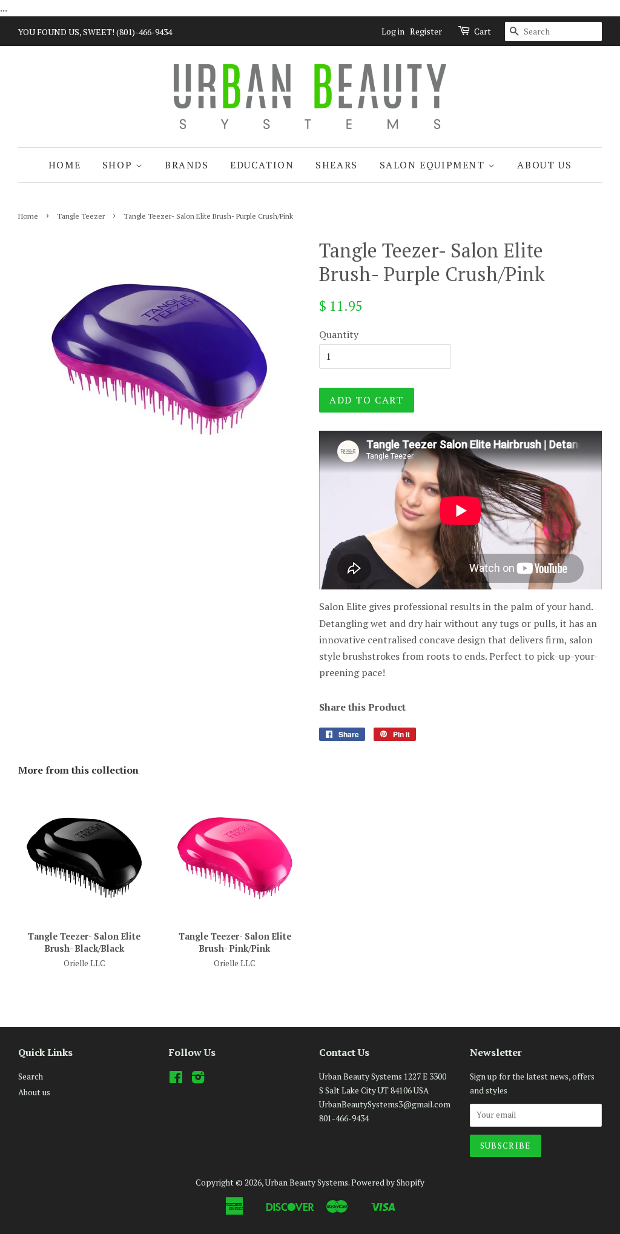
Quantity (338, 334)
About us (544, 164)
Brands (187, 164)
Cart (482, 31)
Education (262, 164)
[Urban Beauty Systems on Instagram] (198, 1079)
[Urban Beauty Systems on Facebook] (176, 1079)
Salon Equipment (434, 164)
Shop (119, 164)
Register (426, 31)
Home (64, 164)
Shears (336, 164)
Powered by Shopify (387, 1182)
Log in (392, 31)
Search (30, 1076)
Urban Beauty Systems (306, 1182)
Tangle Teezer (81, 216)
